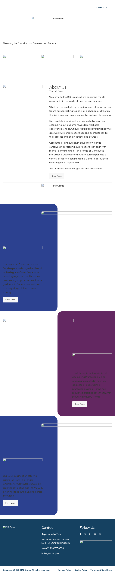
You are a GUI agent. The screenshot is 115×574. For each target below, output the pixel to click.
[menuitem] (50, 8)
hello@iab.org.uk (50, 553)
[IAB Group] (9, 7)
